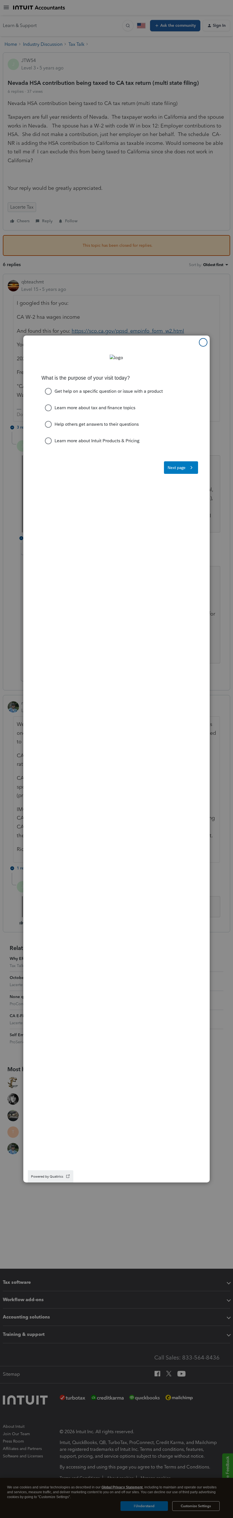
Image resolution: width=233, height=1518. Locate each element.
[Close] (203, 342)
